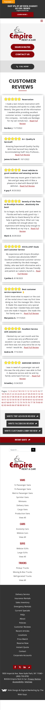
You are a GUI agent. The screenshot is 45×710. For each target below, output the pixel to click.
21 (10, 394)
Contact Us (22, 54)
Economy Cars (22, 529)
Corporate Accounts (23, 655)
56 (18, 399)
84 (8, 405)
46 (34, 397)
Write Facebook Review (21, 423)
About (22, 618)
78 (34, 402)
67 (5, 402)
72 (18, 402)
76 (29, 402)
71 (16, 402)
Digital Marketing (29, 690)
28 (29, 394)
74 (23, 402)
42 (23, 397)
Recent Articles (22, 631)
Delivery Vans (23, 505)
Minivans (22, 501)
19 (5, 394)
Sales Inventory (22, 602)
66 (3, 402)
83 (5, 405)
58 (23, 399)
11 (26, 391)
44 (29, 397)
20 (8, 394)
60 (29, 399)
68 (8, 402)
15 (36, 391)
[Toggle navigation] (41, 21)
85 (10, 405)
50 (3, 399)
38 (13, 397)
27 (26, 394)
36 (8, 397)
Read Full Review (22, 155)
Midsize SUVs (22, 548)
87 (16, 405)
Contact (22, 651)
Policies (22, 622)
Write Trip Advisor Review (21, 416)
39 (16, 397)
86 (13, 405)
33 (42, 394)
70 (13, 402)
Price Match (22, 639)
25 (21, 394)
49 (42, 397)
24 (18, 394)
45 (31, 397)
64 (39, 399)
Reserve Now (22, 643)
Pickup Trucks (22, 568)
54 (13, 399)
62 (34, 399)
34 (3, 397)
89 (21, 405)
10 (23, 391)
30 (34, 394)
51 (5, 399)
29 (31, 394)
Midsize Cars (22, 533)
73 (21, 402)
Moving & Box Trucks (22, 572)
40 (18, 397)
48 (39, 397)
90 (23, 405)
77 (31, 402)
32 (39, 394)
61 (31, 399)
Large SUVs (22, 552)
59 (26, 399)
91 (26, 405)
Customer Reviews (22, 627)
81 (42, 402)
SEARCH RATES (22, 47)
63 (37, 399)
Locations (22, 635)
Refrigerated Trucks (23, 576)
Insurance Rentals (23, 598)
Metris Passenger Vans (22, 493)
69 (10, 402)
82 (3, 405)
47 (37, 397)
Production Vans (22, 513)
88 (18, 405)
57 (21, 399)
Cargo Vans (22, 509)
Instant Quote (22, 647)
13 (31, 391)
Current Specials (22, 610)
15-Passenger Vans (22, 489)
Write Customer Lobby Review (21, 430)
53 (10, 399)
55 (16, 399)
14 (33, 391)
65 (42, 399)
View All (22, 517)
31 (37, 394)
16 (39, 391)
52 (8, 399)
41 (21, 397)
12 (28, 391)
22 (13, 394)
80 (39, 402)
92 (29, 405)
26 (23, 394)
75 (26, 402)
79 (37, 402)
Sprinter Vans (22, 497)
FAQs (22, 614)
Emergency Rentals (22, 606)
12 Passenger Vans (22, 485)
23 (16, 394)
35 (5, 397)
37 (10, 397)
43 (26, 397)
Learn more (22, 14)
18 (3, 394)
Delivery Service (22, 594)
